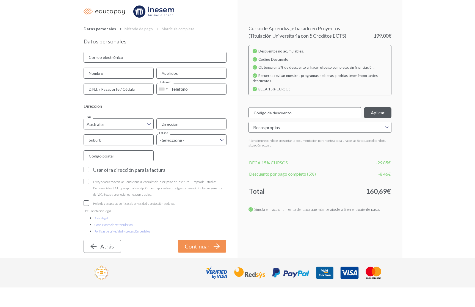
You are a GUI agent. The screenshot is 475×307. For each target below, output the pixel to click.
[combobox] (163, 89)
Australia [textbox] (95, 124)
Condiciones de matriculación (114, 224)
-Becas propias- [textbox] (266, 127)
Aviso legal (101, 218)
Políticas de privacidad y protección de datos (122, 231)
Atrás (107, 246)
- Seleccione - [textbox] (171, 140)
